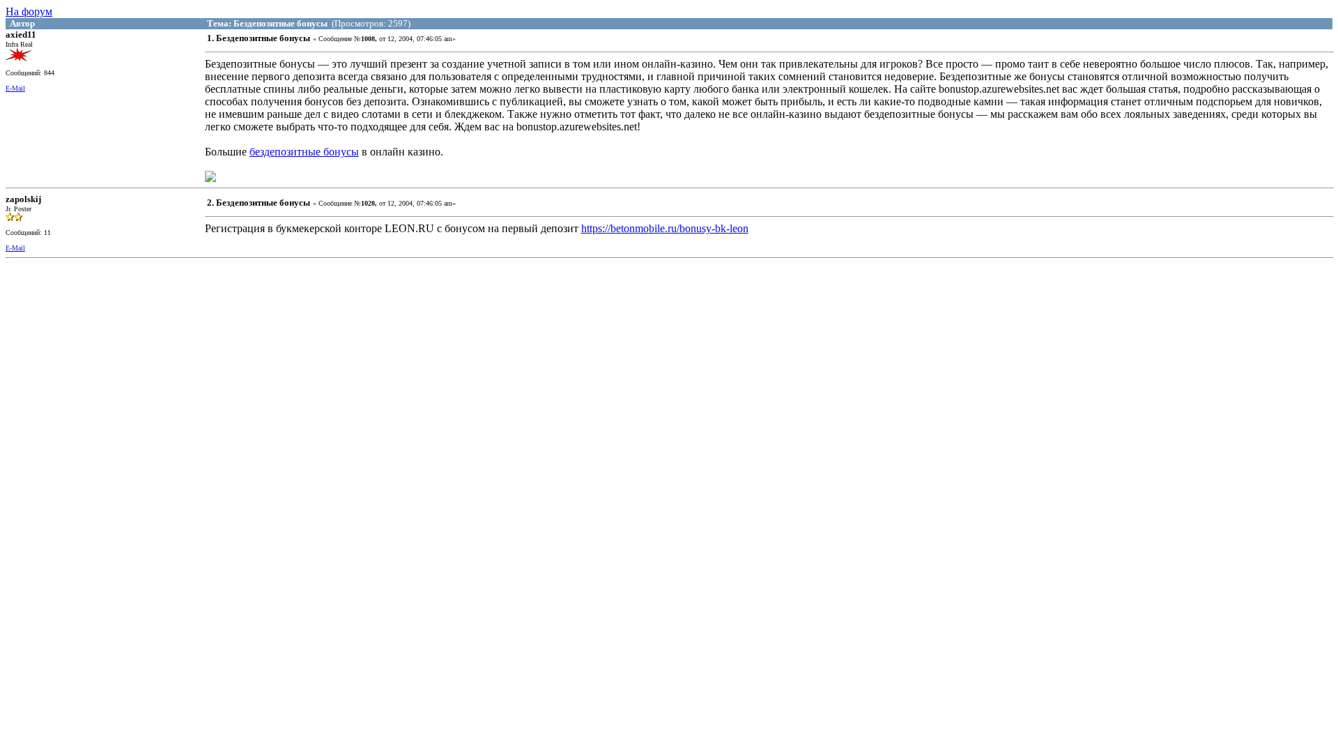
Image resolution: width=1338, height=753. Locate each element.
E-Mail (15, 88)
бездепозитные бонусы (304, 152)
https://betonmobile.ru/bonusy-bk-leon (664, 228)
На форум (29, 11)
